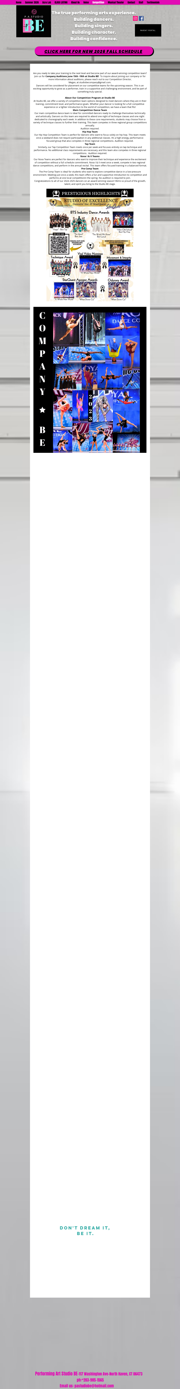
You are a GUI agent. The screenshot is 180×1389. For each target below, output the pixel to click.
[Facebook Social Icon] (141, 18)
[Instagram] (135, 18)
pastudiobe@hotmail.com (94, 1386)
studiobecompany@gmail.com (95, 82)
